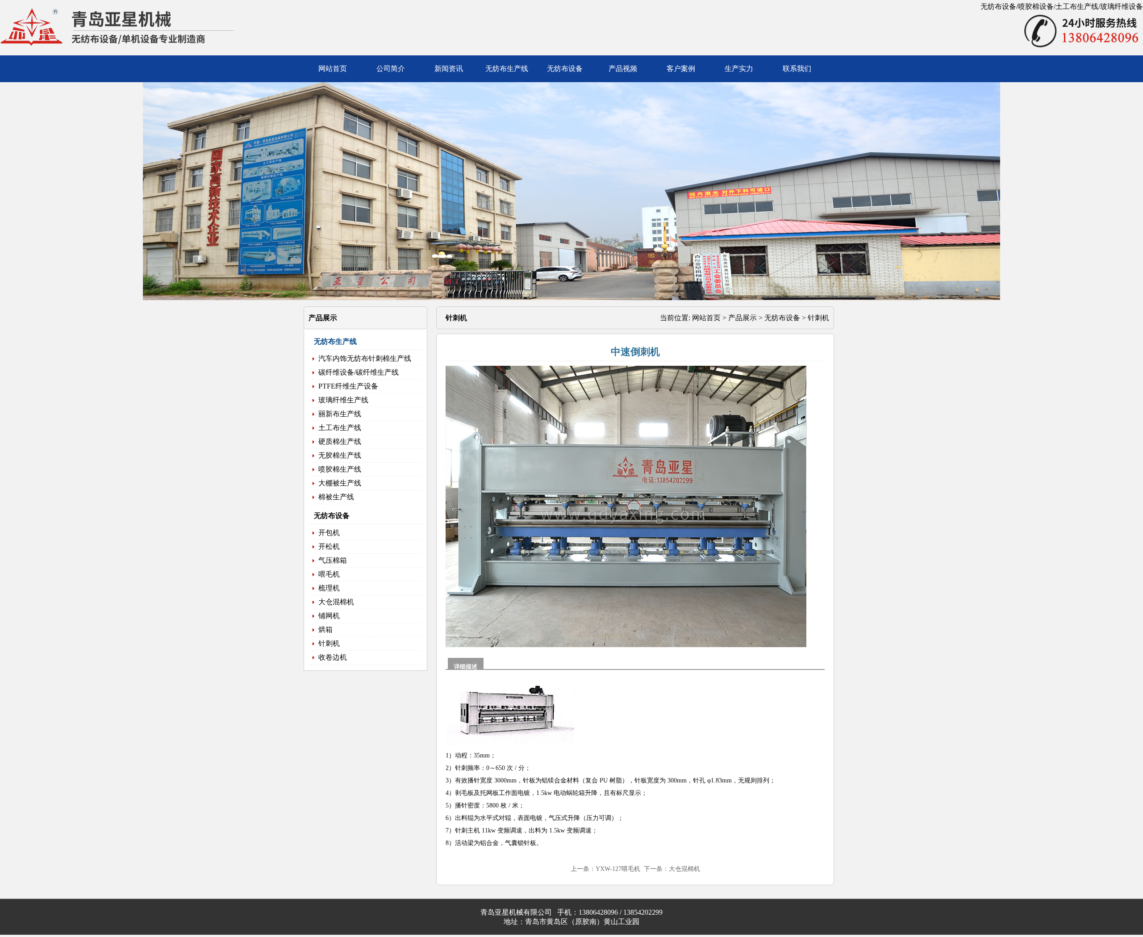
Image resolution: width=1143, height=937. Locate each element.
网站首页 (706, 318)
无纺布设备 (782, 318)
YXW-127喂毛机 (618, 869)
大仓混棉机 (684, 869)
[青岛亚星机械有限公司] (134, 51)
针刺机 (818, 318)
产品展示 (742, 318)
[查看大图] (633, 645)
